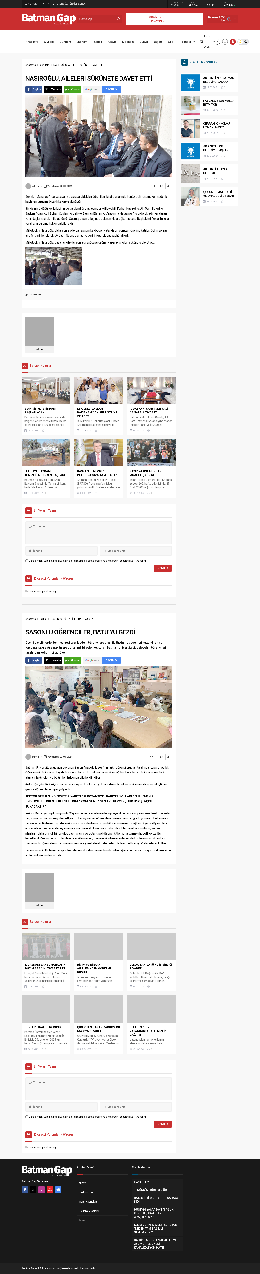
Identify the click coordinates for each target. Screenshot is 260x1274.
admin (35, 186)
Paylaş (37, 89)
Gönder (75, 89)
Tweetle (56, 89)
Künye (82, 1182)
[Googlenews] (58, 1189)
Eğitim (43, 618)
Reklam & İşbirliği (89, 1210)
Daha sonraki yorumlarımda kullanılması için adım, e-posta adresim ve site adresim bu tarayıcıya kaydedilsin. (88, 560)
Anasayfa (30, 64)
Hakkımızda (86, 1192)
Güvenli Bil (37, 1268)
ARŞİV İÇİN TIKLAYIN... (156, 19)
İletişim (83, 1220)
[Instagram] (41, 1189)
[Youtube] (50, 1189)
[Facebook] (25, 1189)
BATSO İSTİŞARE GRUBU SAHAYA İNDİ (76, 3)
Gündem (44, 64)
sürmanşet (35, 294)
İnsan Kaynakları (88, 1201)
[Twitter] (33, 1189)
